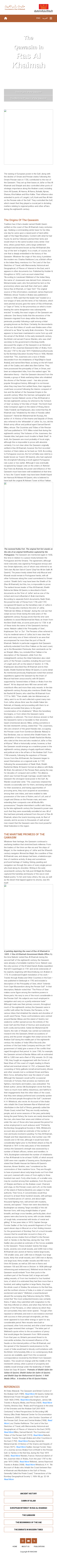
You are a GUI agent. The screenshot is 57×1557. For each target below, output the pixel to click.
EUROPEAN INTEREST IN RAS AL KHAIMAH (28, 1508)
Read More (30, 1394)
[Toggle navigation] (51, 18)
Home (15, 1546)
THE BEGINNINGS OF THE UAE (29, 1522)
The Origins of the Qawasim (28, 92)
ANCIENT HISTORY (28, 1494)
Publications (39, 1546)
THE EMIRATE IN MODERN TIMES (28, 1530)
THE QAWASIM (28, 1515)
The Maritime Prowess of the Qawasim (28, 98)
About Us (25, 1546)
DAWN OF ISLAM (28, 1501)
